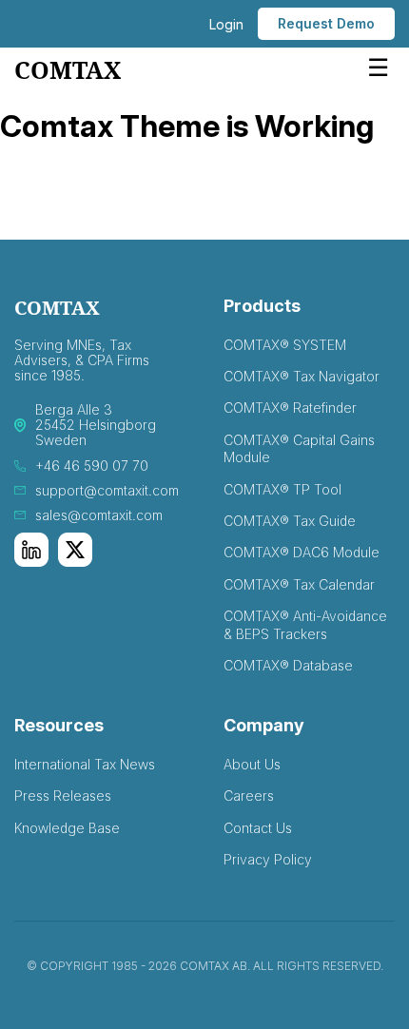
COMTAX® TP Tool (282, 489)
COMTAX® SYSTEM (285, 345)
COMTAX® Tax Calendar (299, 584)
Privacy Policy (268, 859)
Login (226, 24)
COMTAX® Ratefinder (290, 407)
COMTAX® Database (288, 665)
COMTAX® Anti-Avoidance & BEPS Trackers (305, 624)
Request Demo (326, 23)
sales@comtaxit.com (99, 515)
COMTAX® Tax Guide (290, 521)
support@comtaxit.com (107, 490)
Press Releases (62, 795)
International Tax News (84, 764)
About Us (252, 764)
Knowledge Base (67, 828)
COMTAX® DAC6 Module (302, 552)
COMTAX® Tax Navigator (302, 376)
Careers (249, 795)
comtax (67, 71)
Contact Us (258, 828)
